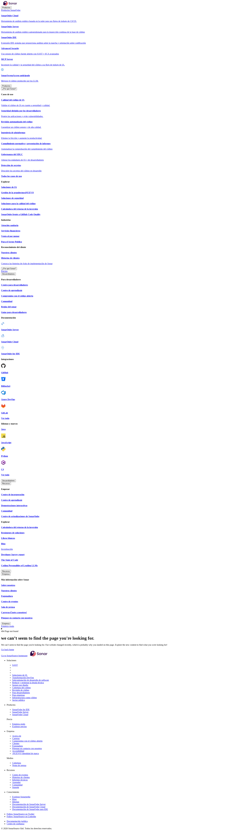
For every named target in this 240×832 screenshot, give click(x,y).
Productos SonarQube (10, 10)
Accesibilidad (18, 751)
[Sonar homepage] (10, 5)
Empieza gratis (7, 626)
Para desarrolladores (21, 692)
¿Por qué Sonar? (9, 89)
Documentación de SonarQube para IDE (30, 809)
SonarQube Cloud (20, 714)
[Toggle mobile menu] (120, 629)
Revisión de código (20, 690)
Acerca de (16, 736)
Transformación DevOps (23, 677)
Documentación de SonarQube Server (29, 804)
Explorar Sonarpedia (21, 797)
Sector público (18, 700)
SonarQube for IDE (21, 709)
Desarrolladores (8, 274)
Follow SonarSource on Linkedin (21, 816)
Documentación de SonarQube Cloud (28, 807)
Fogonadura (17, 746)
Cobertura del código (21, 687)
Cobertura (16, 763)
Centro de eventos (20, 775)
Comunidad (17, 785)
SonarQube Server (20, 712)
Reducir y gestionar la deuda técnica (28, 682)
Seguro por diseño (20, 685)
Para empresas (18, 695)
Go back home (7, 649)
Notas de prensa (19, 765)
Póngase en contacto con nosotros (27, 748)
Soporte (15, 787)
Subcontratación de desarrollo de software (30, 680)
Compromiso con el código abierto (27, 741)
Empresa (5, 574)
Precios (4, 271)
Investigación (7, 549)
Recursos (6, 484)
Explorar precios (19, 726)
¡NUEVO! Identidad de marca (25, 753)
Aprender (16, 782)
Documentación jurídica (17, 821)
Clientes (15, 743)
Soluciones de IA (19, 675)
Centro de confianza (15, 824)
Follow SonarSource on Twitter (20, 814)
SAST (15, 665)
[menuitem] (120, 18)
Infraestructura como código (24, 697)
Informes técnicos (20, 780)
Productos (6, 8)
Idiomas (15, 802)
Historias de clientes (21, 777)
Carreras (16, 738)
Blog (14, 799)
